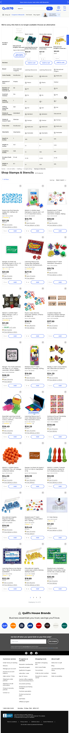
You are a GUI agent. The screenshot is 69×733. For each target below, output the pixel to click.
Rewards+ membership (26, 664)
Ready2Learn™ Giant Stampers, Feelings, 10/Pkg (34, 367)
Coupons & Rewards (18, 14)
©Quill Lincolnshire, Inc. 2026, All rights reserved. (26, 716)
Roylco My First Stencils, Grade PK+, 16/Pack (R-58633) (10, 212)
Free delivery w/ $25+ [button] (10, 227)
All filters (6, 179)
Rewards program (24, 667)
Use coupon (53, 641)
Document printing (24, 683)
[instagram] (26, 653)
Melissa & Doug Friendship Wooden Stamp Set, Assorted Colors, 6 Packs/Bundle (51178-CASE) (56, 417)
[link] (20, 186)
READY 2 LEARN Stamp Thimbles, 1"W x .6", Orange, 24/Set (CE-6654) (11, 469)
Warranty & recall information (8, 684)
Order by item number (42, 673)
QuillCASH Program (25, 670)
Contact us (6, 692)
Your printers (39, 670)
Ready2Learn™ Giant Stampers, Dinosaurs (54, 262)
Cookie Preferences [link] (48, 721)
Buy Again (37, 14)
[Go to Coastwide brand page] (13, 626)
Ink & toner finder (40, 667)
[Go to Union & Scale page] (56, 626)
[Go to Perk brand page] (30, 626)
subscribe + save (24, 673)
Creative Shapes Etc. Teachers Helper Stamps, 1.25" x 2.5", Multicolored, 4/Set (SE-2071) (56, 314)
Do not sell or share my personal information (32, 724)
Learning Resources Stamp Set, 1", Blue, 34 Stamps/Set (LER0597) (11, 570)
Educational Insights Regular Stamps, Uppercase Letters (9, 518)
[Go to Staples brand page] (38, 626)
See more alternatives (19, 55)
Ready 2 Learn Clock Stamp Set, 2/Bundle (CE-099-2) (57, 367)
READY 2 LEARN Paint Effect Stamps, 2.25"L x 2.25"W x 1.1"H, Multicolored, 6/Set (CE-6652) (10, 314)
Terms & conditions (12, 721)
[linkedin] (31, 653)
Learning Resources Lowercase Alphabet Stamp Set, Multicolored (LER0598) (33, 263)
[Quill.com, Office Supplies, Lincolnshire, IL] (8, 716)
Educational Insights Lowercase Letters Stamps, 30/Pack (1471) (60, 49)
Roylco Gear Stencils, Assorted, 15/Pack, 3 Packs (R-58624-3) (34, 314)
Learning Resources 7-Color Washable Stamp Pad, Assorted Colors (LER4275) (33, 417)
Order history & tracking (10, 662)
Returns (5, 665)
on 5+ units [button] (12, 327)
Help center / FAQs (9, 676)
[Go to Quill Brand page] (4, 626)
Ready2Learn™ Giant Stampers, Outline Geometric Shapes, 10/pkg (56, 212)
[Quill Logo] (7, 8)
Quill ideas (22, 698)
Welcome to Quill (56, 662)
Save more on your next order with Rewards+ (34, 2)
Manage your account (9, 668)
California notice (35, 721)
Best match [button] (60, 180)
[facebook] (36, 653)
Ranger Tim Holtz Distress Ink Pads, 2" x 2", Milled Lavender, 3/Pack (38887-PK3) (11, 368)
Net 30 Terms (23, 676)
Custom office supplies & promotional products (26, 679)
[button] (68, 2)
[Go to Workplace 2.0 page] (64, 626)
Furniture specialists (25, 691)
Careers (53, 673)
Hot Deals (29, 14)
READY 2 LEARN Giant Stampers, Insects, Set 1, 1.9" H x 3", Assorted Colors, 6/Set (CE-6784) (34, 212)
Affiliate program (24, 701)
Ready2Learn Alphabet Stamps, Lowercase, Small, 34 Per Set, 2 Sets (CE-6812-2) (56, 570)
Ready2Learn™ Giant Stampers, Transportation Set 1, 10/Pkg (34, 518)
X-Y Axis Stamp (52, 517)
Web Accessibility (56, 676)
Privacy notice (24, 721)
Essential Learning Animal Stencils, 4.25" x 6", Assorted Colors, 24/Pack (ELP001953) (11, 417)
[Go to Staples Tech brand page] (47, 626)
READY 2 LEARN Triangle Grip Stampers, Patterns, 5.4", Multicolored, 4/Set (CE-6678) (56, 469)
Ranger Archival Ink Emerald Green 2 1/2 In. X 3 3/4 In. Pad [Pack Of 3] (11, 263)
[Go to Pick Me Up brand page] (21, 626)
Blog (52, 665)
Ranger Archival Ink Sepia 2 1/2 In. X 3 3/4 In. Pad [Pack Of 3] (34, 469)
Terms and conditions (25, 646)
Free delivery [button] (8, 278)
